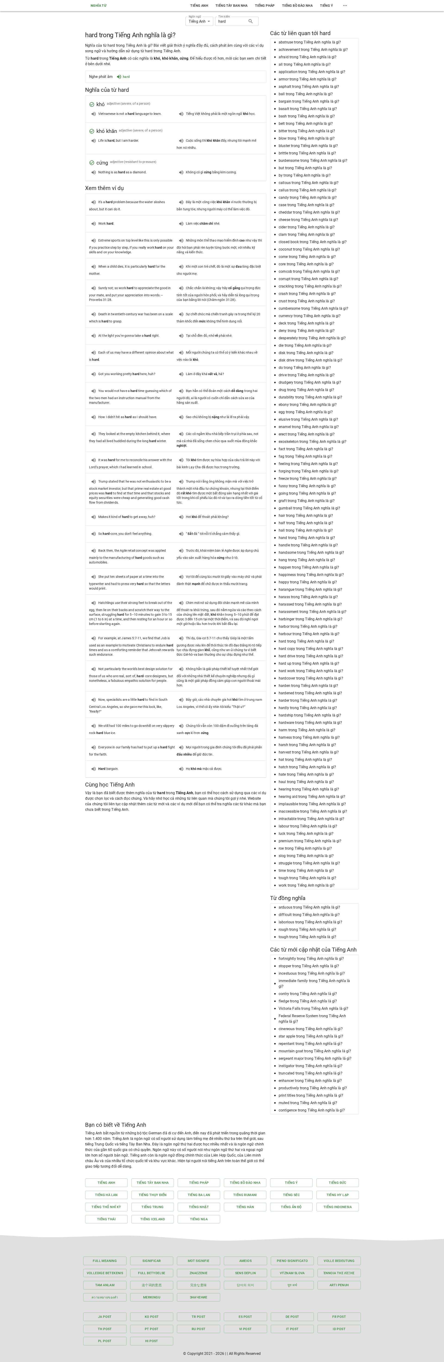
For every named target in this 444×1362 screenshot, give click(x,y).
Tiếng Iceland (152, 1219)
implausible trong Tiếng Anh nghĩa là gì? (312, 804)
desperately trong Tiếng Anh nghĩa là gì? (312, 338)
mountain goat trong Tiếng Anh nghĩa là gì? (315, 1051)
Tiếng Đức (337, 1182)
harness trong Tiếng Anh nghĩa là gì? (309, 737)
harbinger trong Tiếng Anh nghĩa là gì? (310, 619)
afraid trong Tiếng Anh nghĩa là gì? (307, 57)
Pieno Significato (292, 1261)
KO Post (152, 1317)
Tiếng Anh (199, 5)
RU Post (199, 1329)
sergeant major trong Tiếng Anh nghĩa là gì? (315, 1058)
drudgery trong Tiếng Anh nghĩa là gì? (310, 382)
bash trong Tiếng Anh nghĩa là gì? (307, 116)
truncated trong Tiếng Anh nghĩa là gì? (310, 1073)
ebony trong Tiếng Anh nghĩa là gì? (308, 404)
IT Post (292, 1329)
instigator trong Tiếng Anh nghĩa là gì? (310, 1066)
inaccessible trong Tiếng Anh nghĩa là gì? (313, 811)
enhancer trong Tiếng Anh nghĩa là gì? (310, 1080)
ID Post (339, 1329)
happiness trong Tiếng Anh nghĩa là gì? (311, 574)
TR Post (199, 1317)
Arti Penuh (339, 1285)
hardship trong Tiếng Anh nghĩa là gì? (310, 715)
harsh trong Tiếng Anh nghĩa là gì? (307, 745)
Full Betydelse (151, 1273)
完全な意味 (198, 1285)
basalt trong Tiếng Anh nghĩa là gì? (308, 109)
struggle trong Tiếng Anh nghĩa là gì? (309, 863)
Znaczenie (199, 1273)
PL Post (105, 1341)
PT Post (152, 1329)
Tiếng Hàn (245, 1207)
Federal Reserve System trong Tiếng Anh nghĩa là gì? (312, 1019)
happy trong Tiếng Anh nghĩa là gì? (308, 582)
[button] (314, 42)
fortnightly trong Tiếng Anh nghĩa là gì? (311, 958)
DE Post (292, 1317)
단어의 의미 (245, 1285)
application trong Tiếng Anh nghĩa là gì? (312, 72)
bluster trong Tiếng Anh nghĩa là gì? (308, 146)
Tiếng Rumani (245, 1195)
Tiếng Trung (152, 1207)
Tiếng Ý (326, 5)
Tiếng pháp (265, 5)
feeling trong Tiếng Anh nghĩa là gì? (308, 464)
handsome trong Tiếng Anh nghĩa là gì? (311, 552)
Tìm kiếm (224, 16)
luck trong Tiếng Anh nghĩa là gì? (306, 833)
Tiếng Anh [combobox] (197, 21)
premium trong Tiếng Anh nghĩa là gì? (310, 841)
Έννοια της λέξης (339, 1273)
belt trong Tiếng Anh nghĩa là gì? (306, 123)
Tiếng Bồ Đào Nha (297, 5)
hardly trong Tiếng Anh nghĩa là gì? (308, 708)
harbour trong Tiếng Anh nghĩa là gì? (309, 634)
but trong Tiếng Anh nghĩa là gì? (305, 168)
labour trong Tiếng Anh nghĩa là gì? (308, 826)
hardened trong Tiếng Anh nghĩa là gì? (310, 693)
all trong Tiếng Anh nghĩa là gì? (305, 64)
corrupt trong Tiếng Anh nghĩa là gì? (308, 279)
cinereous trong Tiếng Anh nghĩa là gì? (311, 1029)
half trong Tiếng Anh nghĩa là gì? (306, 523)
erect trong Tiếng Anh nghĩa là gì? (307, 434)
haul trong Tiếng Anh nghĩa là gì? (306, 782)
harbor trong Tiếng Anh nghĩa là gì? (308, 626)
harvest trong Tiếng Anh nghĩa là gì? (309, 752)
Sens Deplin (245, 1273)
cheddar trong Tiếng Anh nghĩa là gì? (309, 212)
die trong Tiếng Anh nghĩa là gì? (305, 345)
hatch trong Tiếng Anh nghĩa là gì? (307, 767)
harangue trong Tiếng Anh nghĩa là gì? (310, 589)
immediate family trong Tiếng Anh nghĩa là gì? (314, 984)
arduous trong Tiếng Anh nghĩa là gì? (309, 907)
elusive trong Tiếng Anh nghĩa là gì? (308, 419)
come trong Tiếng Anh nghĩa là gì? (307, 256)
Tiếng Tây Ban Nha (232, 5)
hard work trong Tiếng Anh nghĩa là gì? (311, 671)
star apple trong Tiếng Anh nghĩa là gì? (311, 1036)
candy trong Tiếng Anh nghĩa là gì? (308, 197)
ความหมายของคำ (105, 1297)
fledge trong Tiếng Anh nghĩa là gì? (308, 1001)
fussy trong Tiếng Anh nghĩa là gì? (307, 486)
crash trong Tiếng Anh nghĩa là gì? (307, 293)
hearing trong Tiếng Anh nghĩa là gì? (309, 789)
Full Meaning (105, 1261)
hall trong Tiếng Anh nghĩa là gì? (306, 530)
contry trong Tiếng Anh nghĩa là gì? (308, 994)
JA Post (105, 1317)
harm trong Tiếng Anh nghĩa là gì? (307, 730)
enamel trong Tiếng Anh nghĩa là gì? (309, 427)
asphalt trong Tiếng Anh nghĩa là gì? (309, 86)
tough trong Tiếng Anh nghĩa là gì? (307, 878)
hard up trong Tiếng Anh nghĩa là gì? (309, 663)
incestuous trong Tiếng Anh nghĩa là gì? (312, 973)
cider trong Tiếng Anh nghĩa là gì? (307, 227)
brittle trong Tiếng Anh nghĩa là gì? (307, 153)
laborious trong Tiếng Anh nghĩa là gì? (310, 922)
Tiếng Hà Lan (106, 1195)
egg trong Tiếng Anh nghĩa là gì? (306, 412)
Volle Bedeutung (339, 1261)
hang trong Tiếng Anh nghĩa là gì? (307, 560)
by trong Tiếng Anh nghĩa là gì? (305, 175)
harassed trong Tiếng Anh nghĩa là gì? (310, 604)
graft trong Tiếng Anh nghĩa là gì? (307, 501)
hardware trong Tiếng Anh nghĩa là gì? (310, 722)
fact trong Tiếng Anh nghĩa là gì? (306, 449)
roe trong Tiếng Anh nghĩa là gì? (305, 848)
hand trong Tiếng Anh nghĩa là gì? (307, 538)
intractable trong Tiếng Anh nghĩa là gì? (311, 819)
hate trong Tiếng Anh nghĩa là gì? (306, 774)
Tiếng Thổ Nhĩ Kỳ (106, 1207)
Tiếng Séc (291, 1195)
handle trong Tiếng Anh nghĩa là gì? (308, 545)
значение (198, 1297)
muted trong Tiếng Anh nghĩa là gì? (308, 1103)
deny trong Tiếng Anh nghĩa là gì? (307, 330)
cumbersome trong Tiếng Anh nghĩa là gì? (313, 308)
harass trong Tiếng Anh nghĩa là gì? (308, 597)
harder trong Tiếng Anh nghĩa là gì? (308, 700)
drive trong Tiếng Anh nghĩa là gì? (307, 375)
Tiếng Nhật (199, 1207)
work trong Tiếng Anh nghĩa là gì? (307, 885)
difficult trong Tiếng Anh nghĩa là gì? (309, 914)
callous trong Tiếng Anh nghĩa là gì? (309, 183)
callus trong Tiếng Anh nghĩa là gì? (307, 190)
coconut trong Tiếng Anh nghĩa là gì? (309, 249)
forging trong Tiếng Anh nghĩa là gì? (309, 471)
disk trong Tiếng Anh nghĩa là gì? (306, 353)
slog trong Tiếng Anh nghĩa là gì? (306, 856)
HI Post (151, 1341)
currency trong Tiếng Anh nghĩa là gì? (310, 316)
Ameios (245, 1261)
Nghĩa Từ (98, 5)
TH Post (105, 1329)
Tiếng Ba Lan (199, 1195)
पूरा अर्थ (292, 1285)
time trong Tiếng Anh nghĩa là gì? (306, 870)
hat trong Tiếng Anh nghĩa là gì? (305, 759)
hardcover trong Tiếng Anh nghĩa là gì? (311, 678)
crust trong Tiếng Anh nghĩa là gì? (307, 301)
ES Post (245, 1317)
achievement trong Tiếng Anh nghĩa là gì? (313, 49)
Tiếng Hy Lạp (338, 1195)
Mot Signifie (199, 1261)
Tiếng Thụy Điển (153, 1195)
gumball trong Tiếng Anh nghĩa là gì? (309, 508)
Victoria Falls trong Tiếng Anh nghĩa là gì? (313, 1008)
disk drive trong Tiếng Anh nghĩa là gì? (310, 360)
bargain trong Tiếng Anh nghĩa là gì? (309, 101)
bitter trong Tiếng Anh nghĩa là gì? (307, 131)
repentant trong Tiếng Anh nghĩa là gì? (310, 1043)
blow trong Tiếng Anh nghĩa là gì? (307, 138)
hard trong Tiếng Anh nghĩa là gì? (306, 641)
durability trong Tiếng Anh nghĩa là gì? (310, 397)
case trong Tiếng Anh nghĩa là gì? (306, 205)
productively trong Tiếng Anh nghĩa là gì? (313, 1088)
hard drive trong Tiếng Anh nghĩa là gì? (311, 656)
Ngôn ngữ (195, 16)
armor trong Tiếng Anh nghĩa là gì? (307, 79)
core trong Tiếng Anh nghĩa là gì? (306, 264)
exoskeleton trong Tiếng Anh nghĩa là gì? (312, 441)
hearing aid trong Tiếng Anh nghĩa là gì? (312, 796)
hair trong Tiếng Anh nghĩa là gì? (306, 515)
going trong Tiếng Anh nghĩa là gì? (307, 493)
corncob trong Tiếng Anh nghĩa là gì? (309, 271)
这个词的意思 (152, 1285)
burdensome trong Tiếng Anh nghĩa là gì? (313, 160)
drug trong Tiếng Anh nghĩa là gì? (306, 390)
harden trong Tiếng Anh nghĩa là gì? (308, 685)
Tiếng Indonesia (338, 1207)
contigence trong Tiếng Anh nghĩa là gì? (312, 1110)
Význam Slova (292, 1273)
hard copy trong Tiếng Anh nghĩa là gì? (311, 648)
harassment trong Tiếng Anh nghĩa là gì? (312, 611)
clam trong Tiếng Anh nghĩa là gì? (307, 234)
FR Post (339, 1317)
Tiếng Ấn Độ (291, 1207)
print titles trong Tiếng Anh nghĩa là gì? (311, 1095)
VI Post (245, 1329)
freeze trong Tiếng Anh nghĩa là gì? (308, 478)
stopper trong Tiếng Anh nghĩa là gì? (309, 966)
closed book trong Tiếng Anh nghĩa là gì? (313, 242)
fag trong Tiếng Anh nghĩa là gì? (305, 456)
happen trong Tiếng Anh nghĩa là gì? (309, 567)
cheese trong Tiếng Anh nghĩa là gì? (308, 219)
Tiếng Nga (199, 1219)
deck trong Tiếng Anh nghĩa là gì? (306, 323)
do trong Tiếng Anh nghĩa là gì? (305, 367)
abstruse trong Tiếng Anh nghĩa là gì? (310, 42)
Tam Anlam (105, 1285)
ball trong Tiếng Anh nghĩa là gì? (306, 94)
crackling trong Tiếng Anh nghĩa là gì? (310, 286)
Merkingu (151, 1297)
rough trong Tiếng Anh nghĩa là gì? (307, 929)
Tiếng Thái (106, 1219)
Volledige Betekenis (105, 1273)
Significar (151, 1261)
